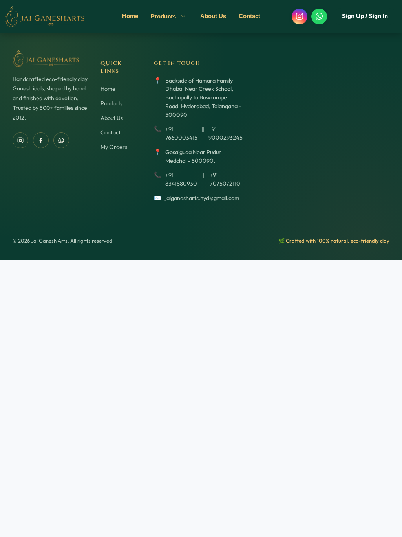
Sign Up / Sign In (365, 16)
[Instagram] (299, 16)
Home (130, 16)
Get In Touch (177, 63)
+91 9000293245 (225, 133)
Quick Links (111, 67)
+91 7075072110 (225, 179)
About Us (213, 16)
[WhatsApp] (319, 16)
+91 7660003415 (181, 133)
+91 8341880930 (181, 179)
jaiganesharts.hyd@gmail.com (202, 198)
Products (164, 16)
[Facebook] (41, 140)
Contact (249, 16)
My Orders (113, 147)
